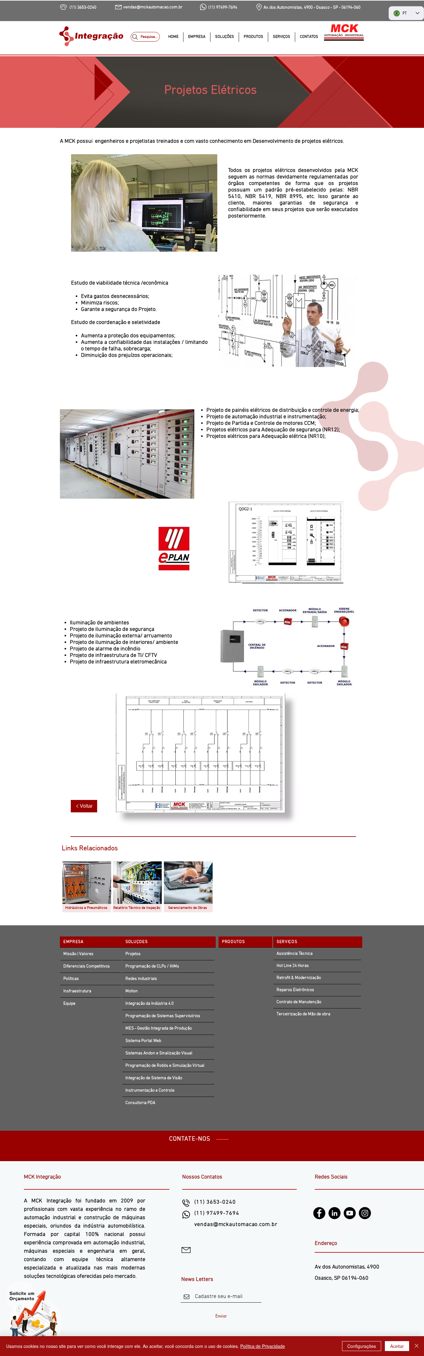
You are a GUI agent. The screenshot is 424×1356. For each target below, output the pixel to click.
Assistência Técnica (295, 953)
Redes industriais (141, 978)
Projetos (133, 954)
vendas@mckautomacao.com (232, 1224)
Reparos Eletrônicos (295, 990)
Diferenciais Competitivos (86, 966)
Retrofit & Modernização (299, 978)
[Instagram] (365, 1213)
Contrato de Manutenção (299, 1002)
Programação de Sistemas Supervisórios (162, 1016)
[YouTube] (350, 1213)
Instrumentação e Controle (149, 1090)
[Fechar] (416, 1346)
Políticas (71, 978)
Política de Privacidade (262, 1346)
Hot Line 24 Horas (293, 965)
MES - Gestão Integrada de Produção (159, 1028)
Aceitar (397, 1346)
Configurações (361, 1346)
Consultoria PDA (140, 1103)
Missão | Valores (78, 954)
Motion (131, 991)
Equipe (69, 1003)
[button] (224, 37)
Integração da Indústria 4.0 (149, 1003)
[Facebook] (319, 1213)
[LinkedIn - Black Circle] (334, 1213)
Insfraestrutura (77, 991)
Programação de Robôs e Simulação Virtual (165, 1065)
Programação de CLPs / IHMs (152, 966)
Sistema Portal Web (143, 1041)
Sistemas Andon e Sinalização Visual (158, 1053)
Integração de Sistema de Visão (153, 1078)
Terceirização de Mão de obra (303, 1014)
